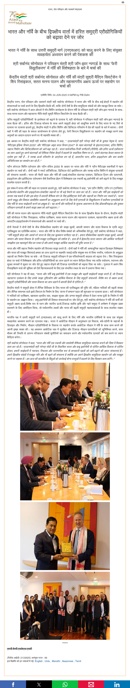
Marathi (56, 661)
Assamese (68, 661)
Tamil (78, 661)
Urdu (48, 661)
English (39, 661)
